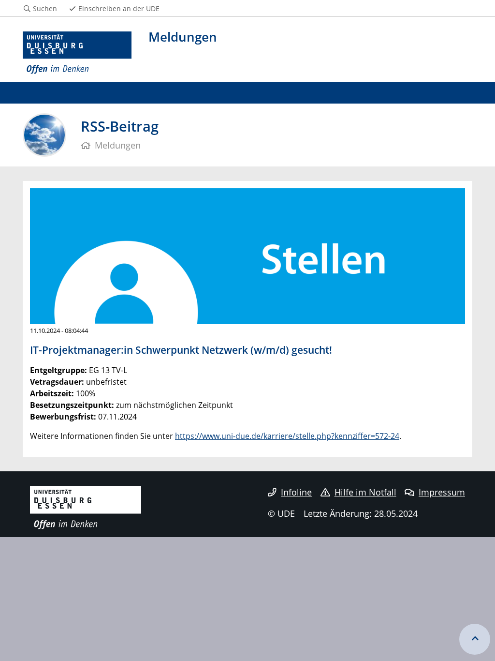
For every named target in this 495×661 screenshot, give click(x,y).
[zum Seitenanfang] (474, 639)
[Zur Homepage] (77, 53)
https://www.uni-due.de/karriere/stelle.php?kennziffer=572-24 (287, 436)
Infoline (296, 492)
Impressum (442, 492)
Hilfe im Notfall (365, 492)
